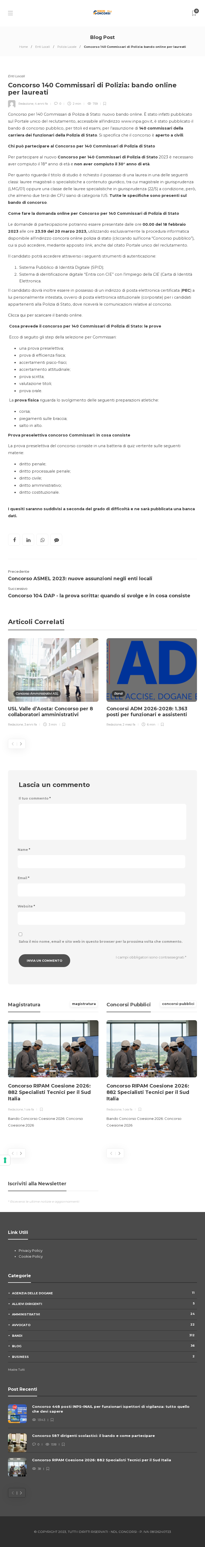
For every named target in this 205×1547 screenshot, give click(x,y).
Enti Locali (42, 47)
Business (103, 1356)
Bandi (118, 693)
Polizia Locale (66, 47)
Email (23, 878)
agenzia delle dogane (103, 1293)
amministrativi (103, 1314)
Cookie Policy (31, 1256)
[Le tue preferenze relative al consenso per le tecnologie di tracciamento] (5, 1160)
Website (26, 906)
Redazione (25, 104)
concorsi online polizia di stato (82, 238)
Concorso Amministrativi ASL (37, 693)
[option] (53, 683)
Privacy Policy (30, 1250)
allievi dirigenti (103, 1303)
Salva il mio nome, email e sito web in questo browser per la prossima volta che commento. (100, 942)
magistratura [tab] (84, 1004)
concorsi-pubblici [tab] (178, 1004)
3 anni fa (30, 724)
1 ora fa (29, 1109)
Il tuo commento (35, 798)
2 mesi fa (129, 724)
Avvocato (103, 1325)
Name (24, 850)
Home (23, 47)
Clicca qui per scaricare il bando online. (45, 315)
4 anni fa (41, 104)
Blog (103, 1346)
